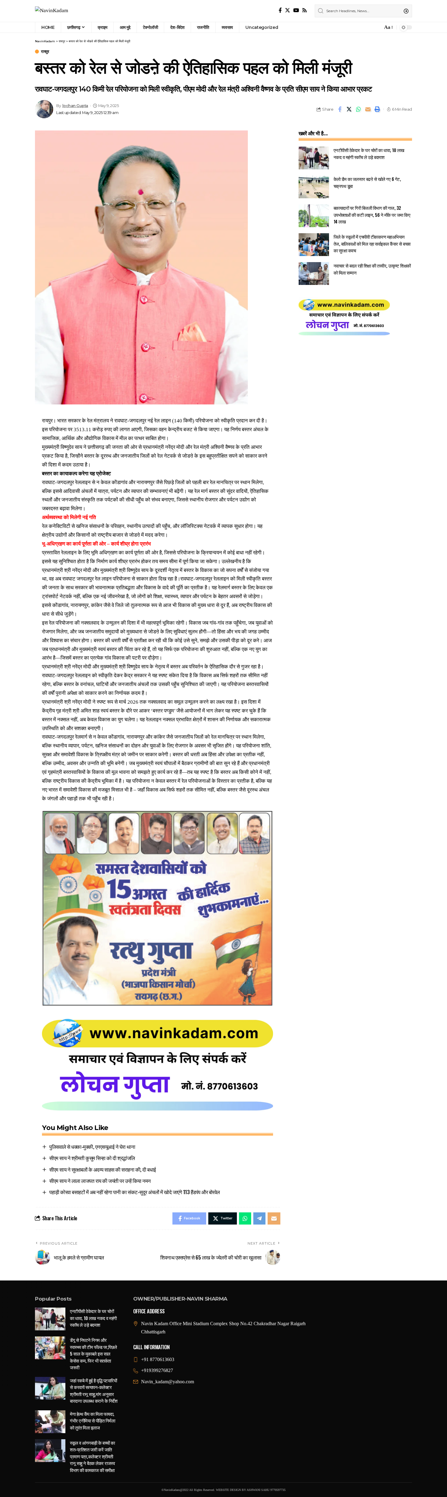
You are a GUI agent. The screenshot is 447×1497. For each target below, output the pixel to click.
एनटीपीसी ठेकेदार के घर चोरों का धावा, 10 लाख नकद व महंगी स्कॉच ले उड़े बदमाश (369, 153)
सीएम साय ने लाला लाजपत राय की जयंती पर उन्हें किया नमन (100, 1180)
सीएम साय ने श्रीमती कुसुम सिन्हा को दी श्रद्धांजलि (92, 1158)
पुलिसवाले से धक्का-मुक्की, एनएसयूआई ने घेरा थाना (92, 1146)
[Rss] (304, 10)
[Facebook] (280, 10)
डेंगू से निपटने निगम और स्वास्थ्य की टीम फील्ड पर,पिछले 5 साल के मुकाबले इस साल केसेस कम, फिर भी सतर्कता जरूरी (93, 1353)
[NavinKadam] (51, 11)
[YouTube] (296, 10)
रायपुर (45, 52)
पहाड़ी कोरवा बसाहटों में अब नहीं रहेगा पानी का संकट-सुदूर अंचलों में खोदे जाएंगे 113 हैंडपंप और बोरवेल (134, 1192)
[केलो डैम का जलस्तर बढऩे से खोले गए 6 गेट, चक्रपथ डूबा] (314, 186)
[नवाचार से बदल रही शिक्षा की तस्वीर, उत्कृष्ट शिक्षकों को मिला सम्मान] (314, 273)
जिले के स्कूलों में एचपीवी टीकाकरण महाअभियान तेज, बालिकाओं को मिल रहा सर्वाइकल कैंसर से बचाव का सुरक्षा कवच (372, 243)
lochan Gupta (75, 105)
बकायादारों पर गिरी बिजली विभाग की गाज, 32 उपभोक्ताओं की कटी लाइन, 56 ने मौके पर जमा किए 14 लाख (372, 214)
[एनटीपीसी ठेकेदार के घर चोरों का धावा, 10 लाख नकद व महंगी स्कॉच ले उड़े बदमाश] (314, 158)
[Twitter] (287, 10)
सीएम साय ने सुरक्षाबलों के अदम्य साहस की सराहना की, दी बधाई (102, 1169)
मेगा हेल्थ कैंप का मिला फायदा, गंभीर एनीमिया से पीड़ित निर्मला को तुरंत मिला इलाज (92, 1420)
